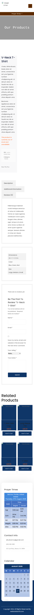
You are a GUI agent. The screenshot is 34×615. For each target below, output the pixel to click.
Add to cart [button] (9, 433)
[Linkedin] (8, 170)
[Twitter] (2, 170)
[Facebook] (11, 166)
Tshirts (6, 159)
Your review (12, 358)
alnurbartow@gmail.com (15, 540)
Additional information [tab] (12, 189)
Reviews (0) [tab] (8, 195)
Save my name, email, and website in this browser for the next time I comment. (17, 343)
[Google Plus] (5, 170)
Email (10, 328)
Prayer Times (16, 14)
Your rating (12, 350)
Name (10, 318)
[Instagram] (8, 553)
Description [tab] (8, 183)
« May (6, 600)
